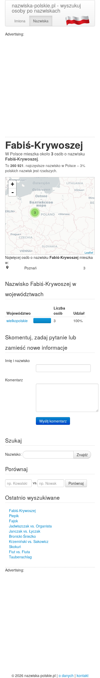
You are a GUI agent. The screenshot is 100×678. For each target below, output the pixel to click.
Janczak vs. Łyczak (24, 531)
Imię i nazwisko (17, 360)
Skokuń (15, 546)
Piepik (14, 515)
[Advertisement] (50, 87)
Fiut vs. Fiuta (19, 551)
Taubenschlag (20, 556)
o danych (66, 675)
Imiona (19, 20)
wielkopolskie (17, 320)
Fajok (13, 520)
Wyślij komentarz (53, 421)
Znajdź (82, 454)
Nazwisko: (13, 454)
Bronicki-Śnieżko (22, 536)
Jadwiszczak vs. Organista (30, 526)
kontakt (82, 675)
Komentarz (14, 379)
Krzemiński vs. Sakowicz (28, 541)
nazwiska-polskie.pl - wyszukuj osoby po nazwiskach (46, 8)
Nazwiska (40, 20)
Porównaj (76, 483)
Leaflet (89, 252)
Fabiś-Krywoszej (22, 510)
